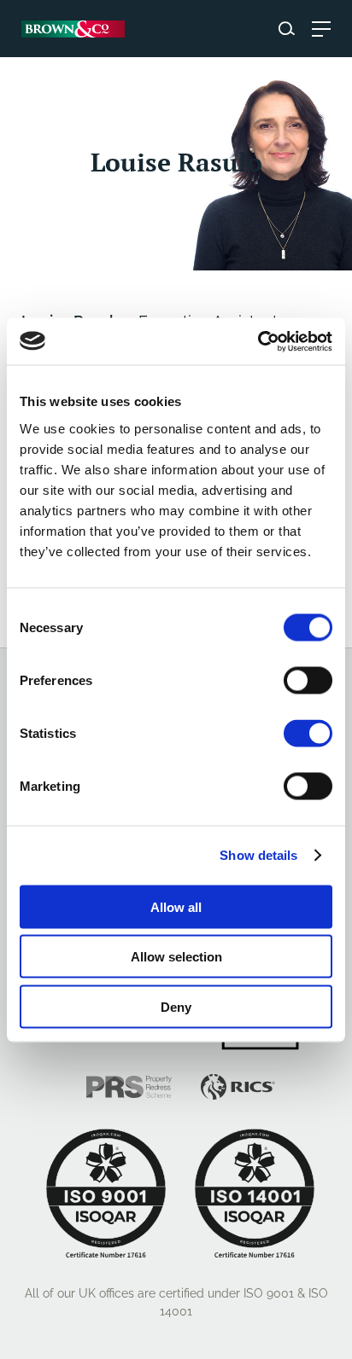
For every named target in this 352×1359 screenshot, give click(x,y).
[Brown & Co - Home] (73, 29)
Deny (176, 1006)
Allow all (176, 906)
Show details (258, 855)
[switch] (308, 680)
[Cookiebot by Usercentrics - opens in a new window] (257, 341)
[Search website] (287, 28)
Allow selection (176, 957)
